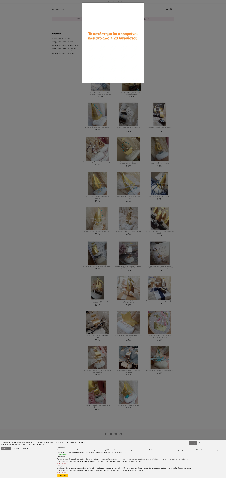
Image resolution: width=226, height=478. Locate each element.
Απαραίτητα (6, 448)
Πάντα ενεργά (62, 454)
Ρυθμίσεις (202, 443)
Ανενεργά (62, 463)
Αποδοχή (193, 443)
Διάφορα (25, 448)
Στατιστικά (16, 448)
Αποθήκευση (63, 475)
